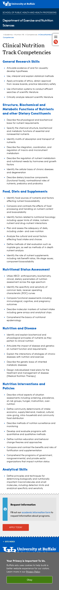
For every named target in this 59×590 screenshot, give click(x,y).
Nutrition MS (19, 35)
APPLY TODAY (15, 527)
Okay (29, 579)
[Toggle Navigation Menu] (55, 39)
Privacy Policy (33, 572)
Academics (9, 35)
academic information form (36, 512)
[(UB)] (29, 5)
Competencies (32, 35)
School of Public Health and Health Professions (29, 13)
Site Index (10, 542)
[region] (29, 571)
